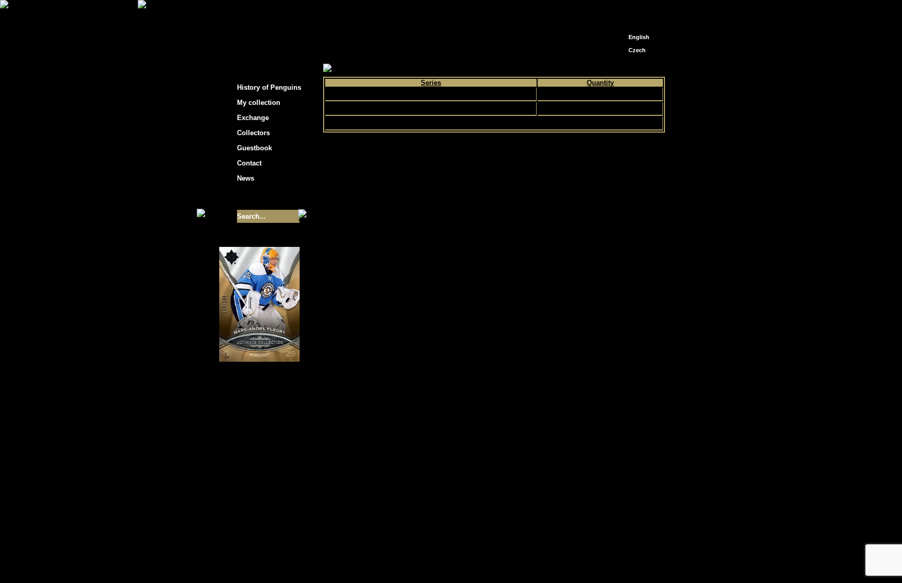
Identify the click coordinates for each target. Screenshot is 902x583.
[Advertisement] (759, 167)
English (638, 37)
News (245, 178)
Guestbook (254, 148)
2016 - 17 (470, 69)
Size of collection (249, 197)
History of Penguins (269, 87)
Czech (637, 50)
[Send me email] (637, 12)
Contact (249, 163)
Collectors (253, 133)
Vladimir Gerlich (496, 485)
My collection (362, 69)
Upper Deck (430, 108)
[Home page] (621, 9)
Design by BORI (552, 485)
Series (431, 83)
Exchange (253, 118)
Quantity (600, 83)
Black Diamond (431, 94)
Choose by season (419, 69)
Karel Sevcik (526, 477)
